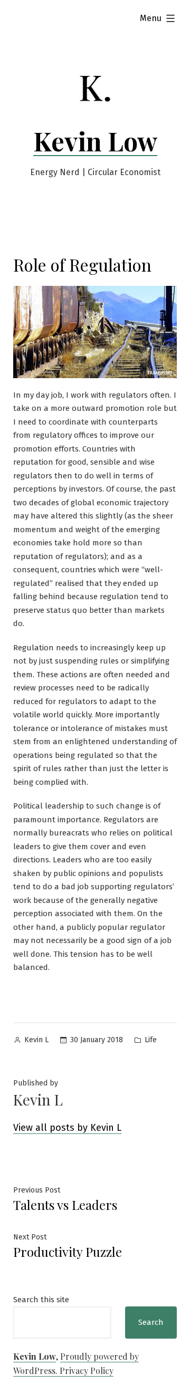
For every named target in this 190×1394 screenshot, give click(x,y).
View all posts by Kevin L (67, 1127)
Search (151, 1322)
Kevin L (36, 1039)
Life (151, 1039)
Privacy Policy (86, 1370)
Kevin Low (95, 141)
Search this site (41, 1299)
